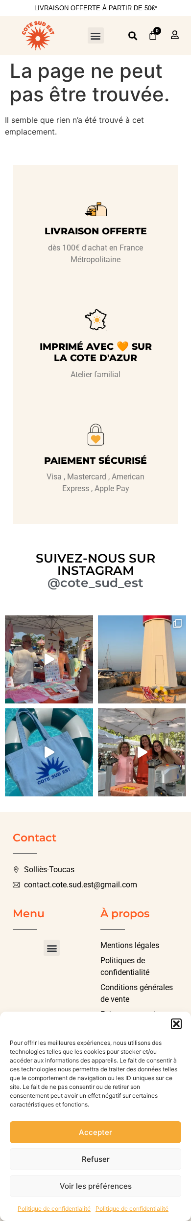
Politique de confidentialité (54, 1208)
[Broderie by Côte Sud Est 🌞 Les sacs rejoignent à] (49, 752)
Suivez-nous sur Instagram (95, 564)
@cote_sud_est (95, 582)
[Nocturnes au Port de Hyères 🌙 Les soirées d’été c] (49, 659)
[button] (176, 1024)
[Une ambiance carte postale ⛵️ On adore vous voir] (142, 659)
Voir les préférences (96, 1186)
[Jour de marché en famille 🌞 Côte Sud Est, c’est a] (142, 752)
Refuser (96, 1159)
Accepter (95, 1132)
